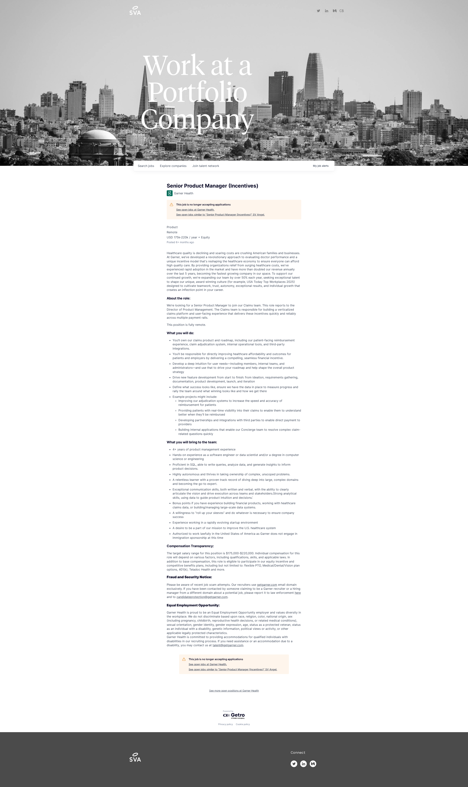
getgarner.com (267, 584)
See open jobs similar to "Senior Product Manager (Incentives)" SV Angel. (220, 214)
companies (173, 166)
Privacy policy (225, 724)
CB (341, 11)
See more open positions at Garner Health (234, 690)
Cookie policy (243, 724)
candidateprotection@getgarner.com (202, 597)
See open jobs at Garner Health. (195, 209)
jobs (146, 166)
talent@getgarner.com (228, 645)
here (298, 593)
